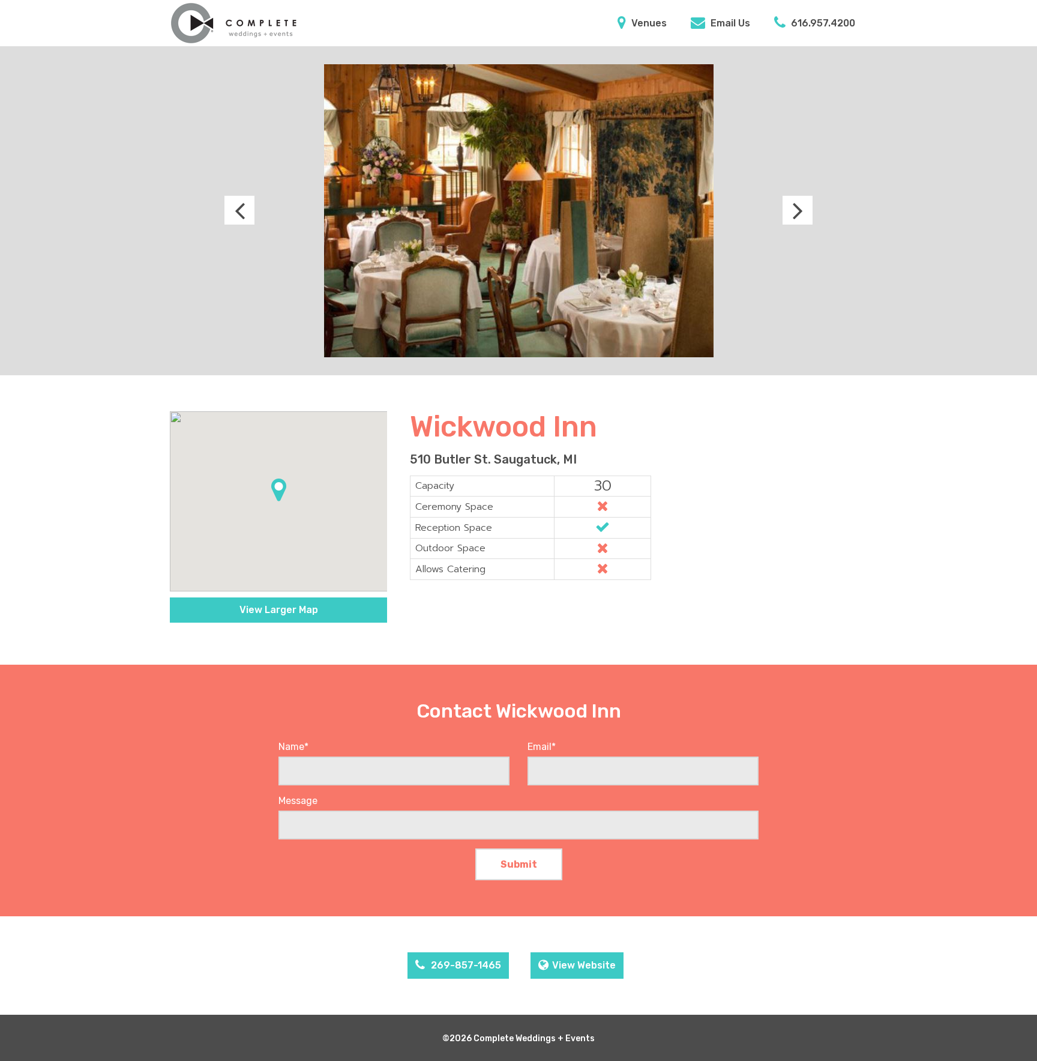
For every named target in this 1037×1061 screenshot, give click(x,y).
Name (293, 746)
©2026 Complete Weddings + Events (518, 1038)
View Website (584, 965)
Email (542, 746)
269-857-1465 (464, 965)
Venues (648, 23)
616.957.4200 (822, 23)
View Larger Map (278, 609)
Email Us (729, 23)
